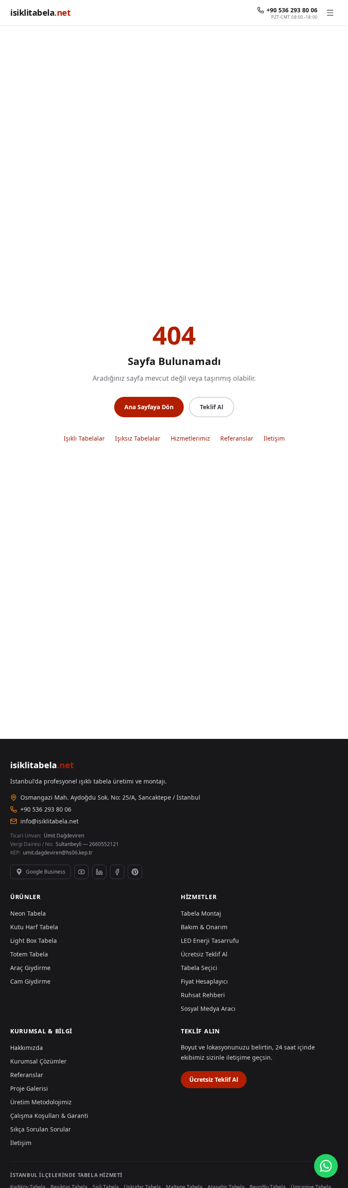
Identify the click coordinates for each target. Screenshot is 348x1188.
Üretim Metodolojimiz (41, 1102)
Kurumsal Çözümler (38, 1061)
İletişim (274, 438)
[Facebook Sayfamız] (117, 872)
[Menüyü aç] (330, 12)
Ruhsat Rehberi (203, 995)
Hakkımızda (26, 1048)
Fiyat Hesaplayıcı (204, 981)
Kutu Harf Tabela (34, 927)
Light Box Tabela (33, 940)
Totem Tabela (29, 954)
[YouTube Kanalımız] (81, 872)
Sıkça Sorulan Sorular (40, 1129)
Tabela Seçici (199, 968)
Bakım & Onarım (204, 927)
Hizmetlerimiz (190, 438)
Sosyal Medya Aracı (208, 1008)
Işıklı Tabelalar (84, 438)
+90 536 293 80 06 (45, 809)
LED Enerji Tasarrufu (210, 940)
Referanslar (236, 438)
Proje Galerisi (29, 1088)
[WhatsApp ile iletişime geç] (326, 1166)
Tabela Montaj (201, 913)
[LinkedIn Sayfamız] (99, 872)
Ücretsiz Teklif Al (204, 954)
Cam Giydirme (30, 981)
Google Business (45, 871)
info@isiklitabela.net (49, 821)
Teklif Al (211, 407)
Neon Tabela (28, 913)
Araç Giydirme (30, 968)
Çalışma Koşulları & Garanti (49, 1116)
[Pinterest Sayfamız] (135, 872)
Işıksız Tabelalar (137, 438)
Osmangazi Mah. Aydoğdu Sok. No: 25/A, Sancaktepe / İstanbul (110, 797)
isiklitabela (40, 12)
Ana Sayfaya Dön (149, 407)
